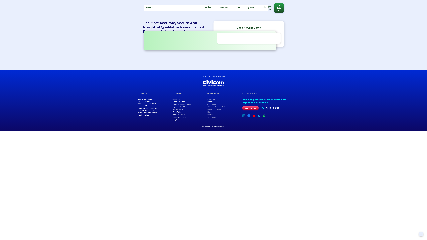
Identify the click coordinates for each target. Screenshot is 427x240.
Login (264, 7)
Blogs (209, 102)
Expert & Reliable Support (182, 107)
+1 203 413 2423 (272, 108)
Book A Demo (270, 7)
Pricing (208, 7)
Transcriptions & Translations (147, 108)
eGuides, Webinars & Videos (218, 107)
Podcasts (211, 99)
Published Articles (214, 110)
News (209, 112)
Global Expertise (178, 102)
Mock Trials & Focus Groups (147, 103)
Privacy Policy (177, 110)
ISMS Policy (177, 112)
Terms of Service (178, 115)
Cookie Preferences (180, 117)
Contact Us (251, 8)
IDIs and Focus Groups (145, 99)
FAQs (238, 7)
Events (210, 115)
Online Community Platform (147, 113)
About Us (176, 99)
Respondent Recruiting (145, 106)
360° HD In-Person (144, 101)
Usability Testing (143, 115)
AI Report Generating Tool (146, 110)
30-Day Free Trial (279, 8)
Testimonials (223, 7)
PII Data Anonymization (181, 104)
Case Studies (212, 104)
